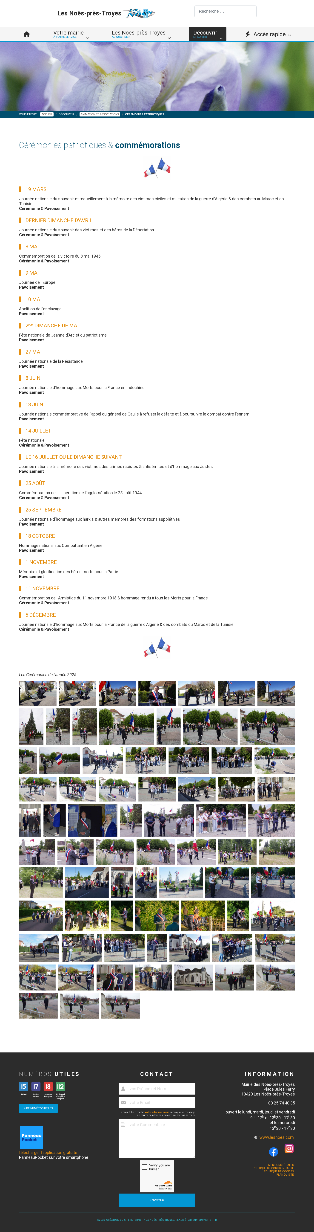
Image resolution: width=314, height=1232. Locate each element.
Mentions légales (281, 1165)
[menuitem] (26, 34)
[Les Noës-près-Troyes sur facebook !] (274, 1152)
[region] (157, 76)
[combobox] (225, 11)
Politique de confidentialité (273, 1168)
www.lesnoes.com (277, 1137)
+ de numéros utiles (38, 1108)
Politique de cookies (279, 1171)
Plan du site (285, 1174)
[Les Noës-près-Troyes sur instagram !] (289, 1151)
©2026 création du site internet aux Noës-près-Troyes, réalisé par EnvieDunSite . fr (157, 1220)
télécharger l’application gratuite (48, 1152)
